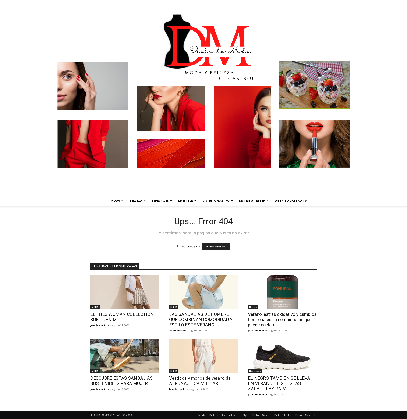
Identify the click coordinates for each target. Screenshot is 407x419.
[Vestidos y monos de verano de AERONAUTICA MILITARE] (203, 356)
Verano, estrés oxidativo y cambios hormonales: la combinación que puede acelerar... (282, 319)
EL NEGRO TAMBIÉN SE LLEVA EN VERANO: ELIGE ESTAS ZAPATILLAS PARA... (279, 383)
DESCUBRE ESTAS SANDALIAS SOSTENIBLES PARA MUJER (121, 381)
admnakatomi (178, 330)
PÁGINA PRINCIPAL (216, 246)
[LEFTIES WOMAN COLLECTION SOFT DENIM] (124, 292)
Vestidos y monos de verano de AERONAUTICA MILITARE (200, 381)
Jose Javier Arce (99, 325)
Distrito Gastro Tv (291, 200)
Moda (115, 200)
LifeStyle (185, 200)
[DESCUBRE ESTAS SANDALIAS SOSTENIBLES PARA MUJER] (124, 356)
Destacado (255, 370)
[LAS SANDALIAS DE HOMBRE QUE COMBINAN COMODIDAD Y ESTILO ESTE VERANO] (203, 292)
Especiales (160, 200)
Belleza (136, 200)
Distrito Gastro (216, 200)
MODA (95, 307)
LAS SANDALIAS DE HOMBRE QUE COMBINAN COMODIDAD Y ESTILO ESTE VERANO (201, 319)
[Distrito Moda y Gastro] (203, 98)
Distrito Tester (252, 200)
